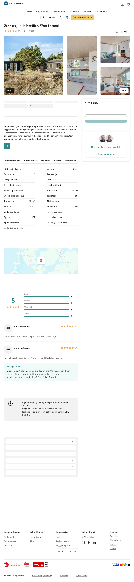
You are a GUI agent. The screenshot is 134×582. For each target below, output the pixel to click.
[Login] (122, 4)
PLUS (29, 11)
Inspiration (75, 11)
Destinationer (59, 11)
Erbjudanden (42, 11)
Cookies (64, 575)
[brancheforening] (13, 566)
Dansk (113, 548)
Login (58, 537)
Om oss (87, 11)
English (113, 536)
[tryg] (39, 566)
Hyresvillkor (81, 575)
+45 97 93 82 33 (107, 154)
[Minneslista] (128, 4)
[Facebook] (89, 542)
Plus (32, 541)
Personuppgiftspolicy (42, 575)
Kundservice (101, 11)
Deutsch (114, 532)
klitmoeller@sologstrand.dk (107, 147)
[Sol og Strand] (13, 3)
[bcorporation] (47, 566)
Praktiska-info (62, 541)
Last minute (49, 17)
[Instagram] (83, 542)
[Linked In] (94, 542)
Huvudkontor (36, 537)
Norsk (113, 544)
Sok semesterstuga (82, 17)
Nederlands (115, 540)
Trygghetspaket (63, 545)
